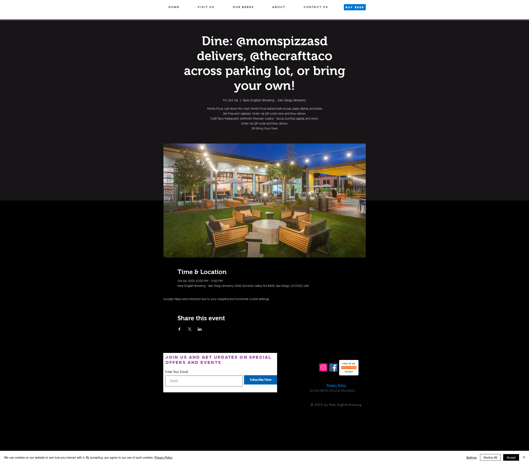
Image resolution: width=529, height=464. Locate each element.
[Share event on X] (190, 329)
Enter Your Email (176, 372)
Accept (511, 457)
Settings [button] (471, 457)
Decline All (490, 457)
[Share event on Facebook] (179, 329)
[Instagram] (323, 367)
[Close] (524, 457)
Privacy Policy (163, 457)
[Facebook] (333, 367)
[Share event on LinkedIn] (200, 329)
